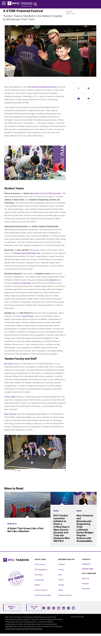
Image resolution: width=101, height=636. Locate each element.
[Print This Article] (88, 98)
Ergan (31, 316)
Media (60, 590)
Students (61, 564)
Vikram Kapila (10, 397)
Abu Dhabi (86, 589)
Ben (6, 364)
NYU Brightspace (41, 570)
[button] (15, 470)
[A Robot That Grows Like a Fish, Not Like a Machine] (27, 505)
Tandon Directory (41, 590)
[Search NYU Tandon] (35, 4)
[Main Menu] (3, 3)
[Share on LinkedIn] (88, 88)
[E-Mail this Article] (78, 98)
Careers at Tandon (65, 595)
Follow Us (34, 608)
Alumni (60, 580)
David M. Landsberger (22, 283)
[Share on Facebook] (78, 88)
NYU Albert (39, 575)
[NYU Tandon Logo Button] (18, 562)
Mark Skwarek (10, 414)
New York (85, 578)
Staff (60, 575)
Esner (10, 364)
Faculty (61, 570)
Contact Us (86, 564)
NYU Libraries (40, 564)
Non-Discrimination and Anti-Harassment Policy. (25, 629)
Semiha (25, 316)
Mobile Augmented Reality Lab (27, 253)
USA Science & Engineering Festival (41, 87)
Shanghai (85, 583)
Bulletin (37, 585)
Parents (61, 585)
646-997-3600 (87, 569)
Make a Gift (11, 608)
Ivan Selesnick (51, 280)
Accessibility (39, 580)
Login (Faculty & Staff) (43, 595)
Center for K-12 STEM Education (47, 193)
